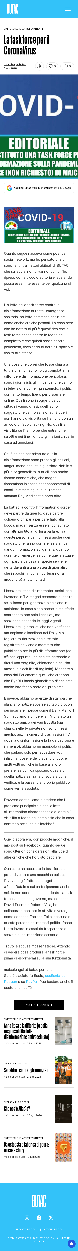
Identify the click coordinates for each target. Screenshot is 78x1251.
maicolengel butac (15, 64)
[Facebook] (39, 1218)
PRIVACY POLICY (26, 1229)
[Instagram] (27, 1218)
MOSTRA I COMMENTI (39, 1005)
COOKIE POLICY (53, 1229)
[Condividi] (39, 66)
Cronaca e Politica (16, 1063)
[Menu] (68, 9)
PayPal (32, 981)
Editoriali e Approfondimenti (23, 1019)
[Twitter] (51, 1218)
